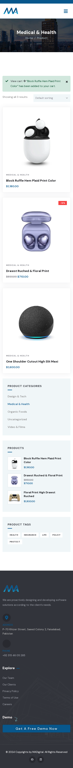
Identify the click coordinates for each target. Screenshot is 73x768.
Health (14, 535)
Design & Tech (17, 396)
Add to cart (38, 165)
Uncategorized (17, 419)
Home (29, 38)
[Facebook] (32, 759)
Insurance (30, 535)
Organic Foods (17, 411)
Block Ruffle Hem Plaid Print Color (31, 181)
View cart (16, 81)
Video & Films (16, 427)
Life (44, 535)
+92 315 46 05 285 (14, 655)
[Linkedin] (40, 759)
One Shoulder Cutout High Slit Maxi (32, 361)
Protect (15, 542)
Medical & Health (17, 174)
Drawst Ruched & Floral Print (27, 271)
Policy (56, 535)
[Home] (11, 11)
